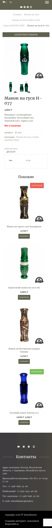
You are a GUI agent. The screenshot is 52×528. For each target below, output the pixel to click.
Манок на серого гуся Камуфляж (24, 226)
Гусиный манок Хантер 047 (24, 413)
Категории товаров (26, 34)
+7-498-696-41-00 (18, 486)
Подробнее (24, 297)
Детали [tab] (10, 151)
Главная (17, 14)
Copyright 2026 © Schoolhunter (21, 515)
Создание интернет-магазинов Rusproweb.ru (22, 522)
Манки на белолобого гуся (26, 20)
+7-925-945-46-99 (27, 491)
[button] (41, 59)
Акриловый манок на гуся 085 (24, 287)
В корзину (24, 236)
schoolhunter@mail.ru (22, 501)
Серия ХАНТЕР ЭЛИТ (14, 25)
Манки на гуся (31, 14)
